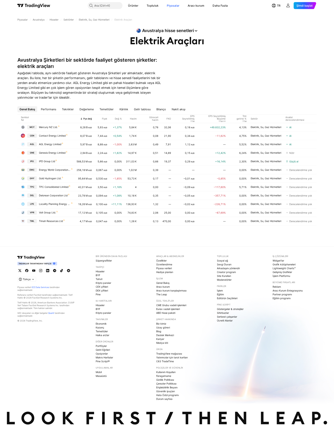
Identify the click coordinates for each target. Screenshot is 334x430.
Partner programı (282, 294)
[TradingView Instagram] (40, 270)
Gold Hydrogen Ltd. (50, 178)
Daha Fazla (220, 5)
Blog (158, 331)
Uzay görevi (163, 327)
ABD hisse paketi (165, 312)
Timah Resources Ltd (51, 221)
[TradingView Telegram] (54, 270)
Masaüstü (101, 375)
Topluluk (152, 5)
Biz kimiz (161, 323)
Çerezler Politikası (166, 383)
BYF (98, 275)
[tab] (27, 109)
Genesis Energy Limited (52, 152)
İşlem (220, 290)
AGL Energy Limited (50, 144)
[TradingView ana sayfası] (33, 5)
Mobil (99, 372)
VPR (32, 212)
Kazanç (100, 327)
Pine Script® (103, 361)
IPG (32, 161)
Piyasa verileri (164, 268)
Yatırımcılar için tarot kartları (172, 357)
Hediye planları (164, 272)
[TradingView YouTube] (33, 270)
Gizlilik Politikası (165, 379)
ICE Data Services (40, 287)
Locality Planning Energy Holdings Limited (55, 203)
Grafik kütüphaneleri (284, 264)
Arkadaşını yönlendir (228, 268)
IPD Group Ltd (47, 161)
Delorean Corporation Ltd (53, 195)
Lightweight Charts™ (284, 268)
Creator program (226, 272)
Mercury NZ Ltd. (48, 127)
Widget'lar (278, 260)
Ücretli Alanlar (225, 320)
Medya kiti (162, 342)
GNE (32, 152)
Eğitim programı (282, 298)
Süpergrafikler (104, 260)
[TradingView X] (19, 270)
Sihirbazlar (223, 312)
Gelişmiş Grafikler (282, 272)
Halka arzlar (102, 335)
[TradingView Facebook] (26, 270)
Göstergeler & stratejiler (230, 309)
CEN (32, 135)
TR (278, 5)
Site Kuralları (224, 275)
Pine (98, 294)
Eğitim (220, 294)
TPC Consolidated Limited (54, 186)
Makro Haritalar (104, 357)
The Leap (161, 294)
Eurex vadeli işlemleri (168, 309)
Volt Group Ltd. (47, 212)
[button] (140, 5)
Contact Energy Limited (52, 135)
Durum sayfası (164, 398)
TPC (32, 187)
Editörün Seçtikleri (227, 298)
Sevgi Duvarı (224, 264)
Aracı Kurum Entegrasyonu (288, 290)
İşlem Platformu (281, 275)
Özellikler (161, 260)
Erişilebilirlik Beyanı (166, 387)
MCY (32, 127)
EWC (32, 169)
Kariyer (160, 338)
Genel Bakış (162, 282)
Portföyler (101, 345)
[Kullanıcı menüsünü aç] (288, 5)
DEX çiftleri (102, 290)
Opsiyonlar (102, 353)
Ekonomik (101, 323)
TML (32, 221)
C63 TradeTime (165, 361)
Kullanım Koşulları (166, 372)
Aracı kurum (196, 5)
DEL (32, 195)
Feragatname (163, 375)
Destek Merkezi (165, 335)
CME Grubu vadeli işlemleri (171, 305)
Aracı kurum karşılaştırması (171, 290)
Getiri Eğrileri (103, 349)
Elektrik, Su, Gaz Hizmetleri (266, 127)
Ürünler (133, 5)
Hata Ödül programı (167, 395)
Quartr (51, 313)
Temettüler (102, 331)
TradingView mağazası (169, 353)
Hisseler (100, 271)
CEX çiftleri (102, 286)
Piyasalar (173, 5)
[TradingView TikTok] (61, 270)
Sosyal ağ (222, 260)
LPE (32, 204)
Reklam (277, 286)
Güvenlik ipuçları (165, 391)
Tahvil (99, 279)
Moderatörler (224, 279)
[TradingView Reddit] (68, 270)
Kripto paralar (103, 282)
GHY (32, 178)
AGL (32, 144)
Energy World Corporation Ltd (55, 169)
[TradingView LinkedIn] (47, 270)
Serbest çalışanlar (227, 316)
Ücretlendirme (164, 264)
